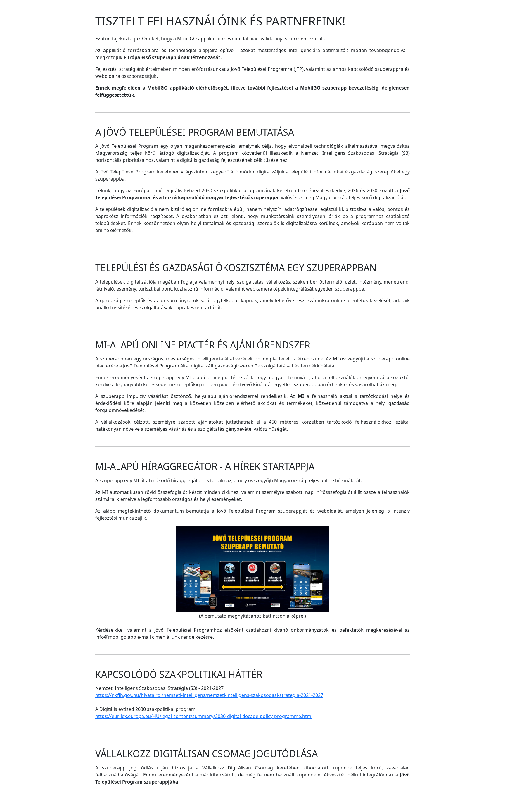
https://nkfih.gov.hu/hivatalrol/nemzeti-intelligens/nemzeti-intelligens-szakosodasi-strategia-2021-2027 (209, 695)
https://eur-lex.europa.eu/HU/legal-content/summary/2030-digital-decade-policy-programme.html (203, 716)
